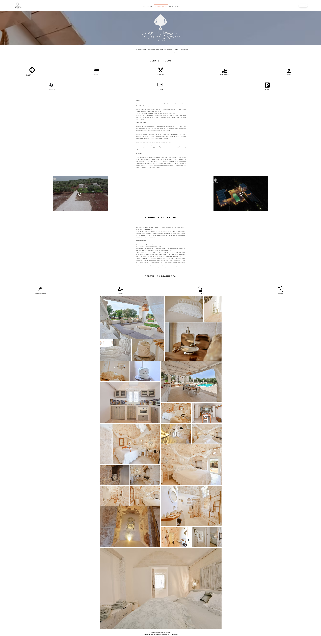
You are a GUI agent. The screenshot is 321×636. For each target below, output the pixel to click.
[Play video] (80, 194)
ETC (171, 632)
